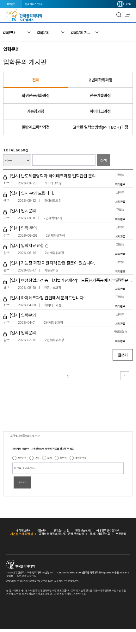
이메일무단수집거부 (107, 530)
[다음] (124, 375)
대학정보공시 (23, 530)
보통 (49, 457)
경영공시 (42, 530)
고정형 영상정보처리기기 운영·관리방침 (61, 533)
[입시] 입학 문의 (23, 228)
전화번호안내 (82, 530)
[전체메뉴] (127, 15)
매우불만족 (80, 457)
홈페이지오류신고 (100, 533)
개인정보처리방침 (21, 534)
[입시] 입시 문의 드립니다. (31, 193)
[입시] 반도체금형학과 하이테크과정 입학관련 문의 (52, 175)
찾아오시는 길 (61, 530)
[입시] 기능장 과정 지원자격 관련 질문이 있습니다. (52, 262)
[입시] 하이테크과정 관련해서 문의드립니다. (47, 297)
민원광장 (121, 533)
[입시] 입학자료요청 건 (28, 245)
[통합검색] (118, 14)
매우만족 (22, 457)
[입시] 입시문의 (22, 210)
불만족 (63, 457)
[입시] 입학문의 (22, 315)
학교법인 (11, 4)
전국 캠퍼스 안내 (33, 4)
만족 (37, 457)
